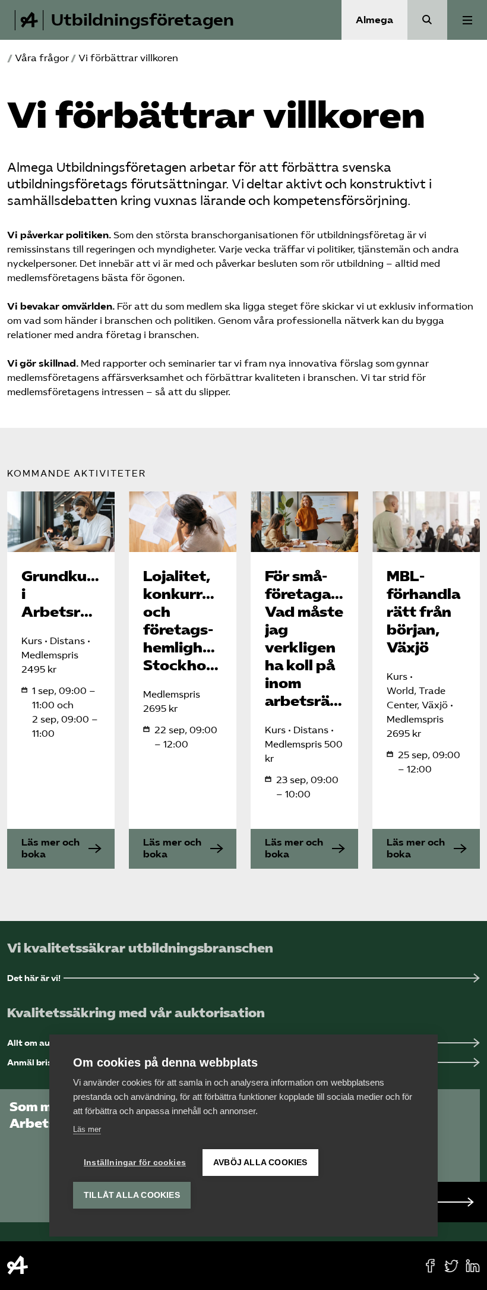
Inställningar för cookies (135, 1162)
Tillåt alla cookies (132, 1195)
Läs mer (87, 1129)
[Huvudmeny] (467, 20)
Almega (374, 20)
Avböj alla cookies (260, 1162)
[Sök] (427, 20)
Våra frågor (42, 58)
